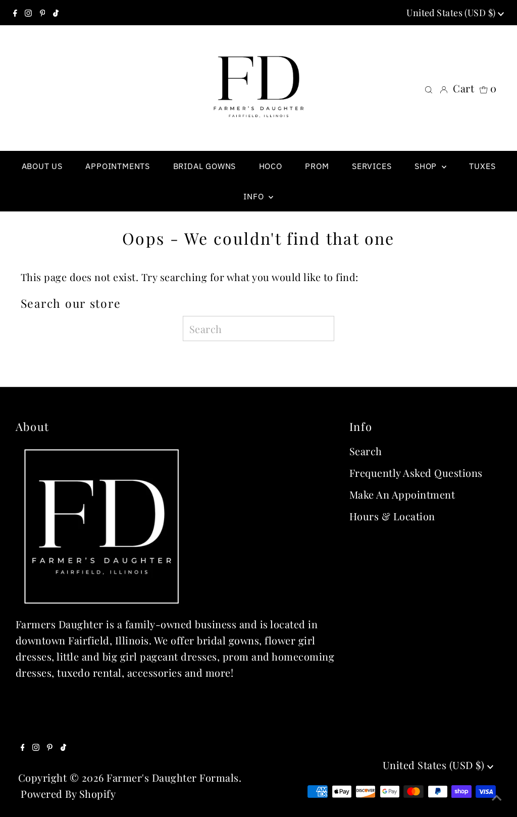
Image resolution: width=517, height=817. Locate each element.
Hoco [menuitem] (270, 166)
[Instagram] (28, 13)
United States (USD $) (452, 13)
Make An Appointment (402, 494)
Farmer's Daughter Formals (173, 777)
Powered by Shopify (68, 793)
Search (365, 451)
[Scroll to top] (497, 797)
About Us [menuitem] (42, 166)
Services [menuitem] (371, 166)
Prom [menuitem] (317, 166)
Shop (427, 166)
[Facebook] (15, 13)
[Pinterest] (42, 13)
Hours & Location (392, 516)
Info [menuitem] (254, 196)
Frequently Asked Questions (416, 472)
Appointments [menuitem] (117, 166)
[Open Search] (428, 88)
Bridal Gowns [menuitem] (204, 166)
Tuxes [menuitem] (482, 166)
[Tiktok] (55, 13)
